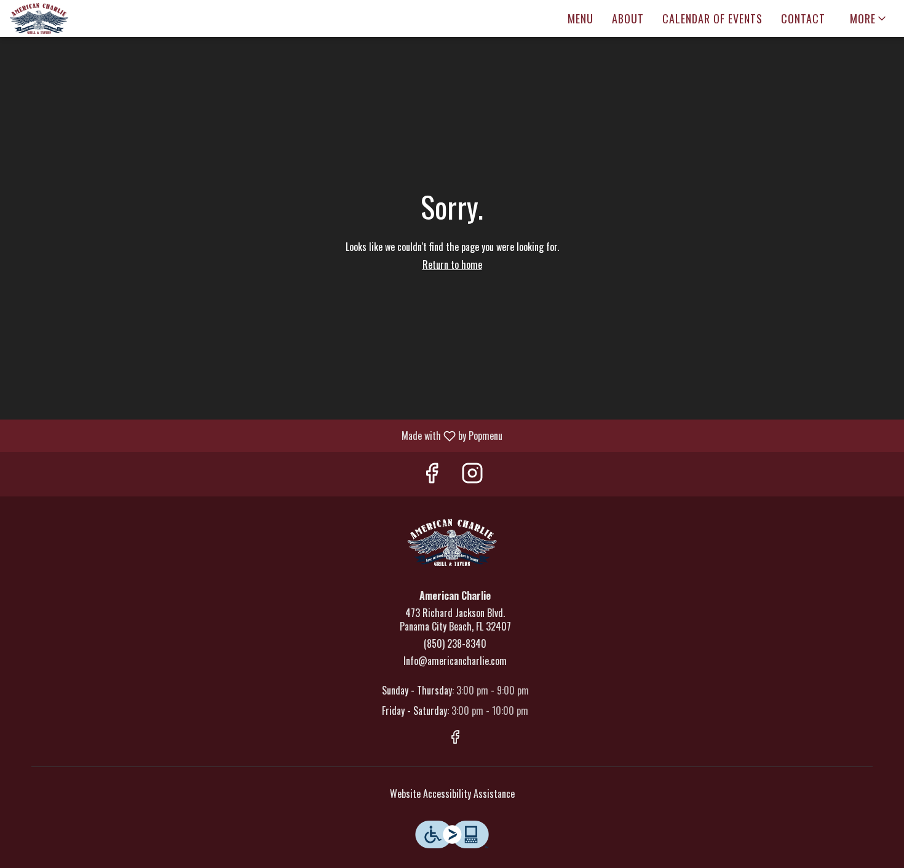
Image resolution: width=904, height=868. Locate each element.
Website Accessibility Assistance (452, 794)
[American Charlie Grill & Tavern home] (65, 18)
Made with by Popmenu (255, 435)
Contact (803, 18)
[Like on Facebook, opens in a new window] (432, 474)
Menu (580, 18)
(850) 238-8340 (455, 644)
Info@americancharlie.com (455, 661)
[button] (869, 18)
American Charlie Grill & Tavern (452, 542)
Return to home (452, 264)
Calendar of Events (712, 18)
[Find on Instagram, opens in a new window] (472, 474)
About (628, 18)
